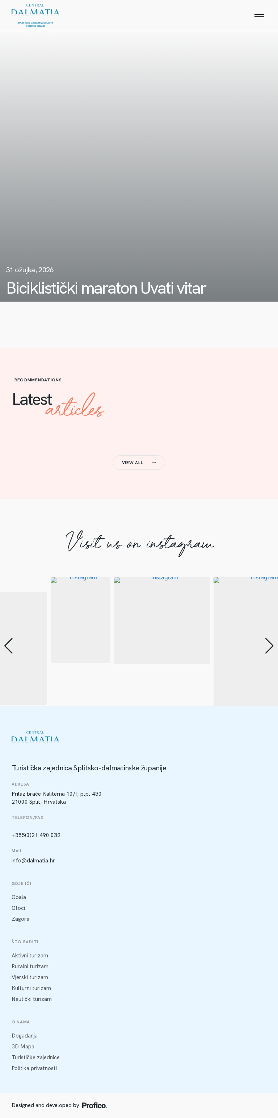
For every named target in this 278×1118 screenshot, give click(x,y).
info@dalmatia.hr (33, 860)
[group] (80, 620)
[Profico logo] (94, 1105)
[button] (8, 646)
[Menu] (259, 15)
